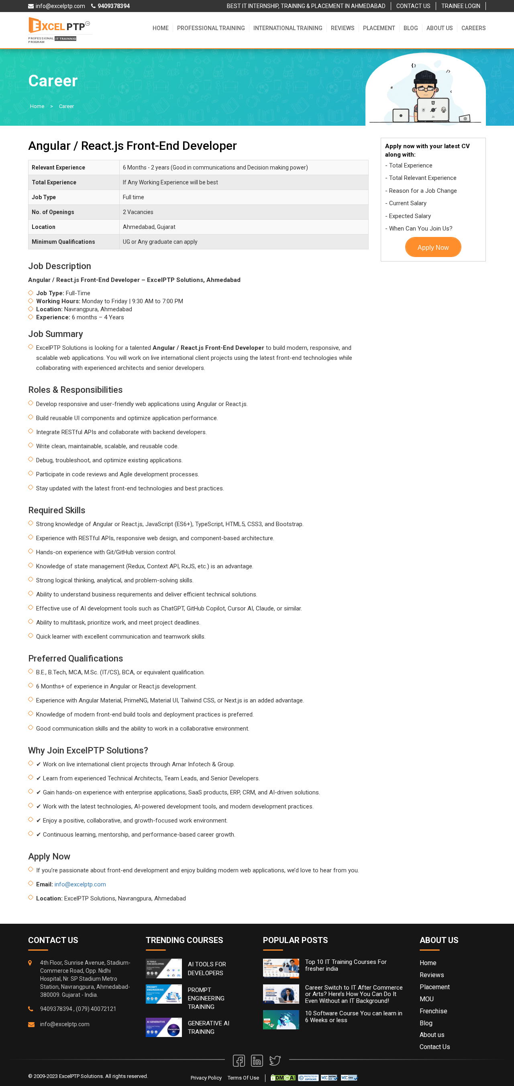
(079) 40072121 (96, 1009)
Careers (473, 28)
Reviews (343, 28)
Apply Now (433, 247)
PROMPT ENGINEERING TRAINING (206, 998)
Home (161, 28)
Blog (411, 28)
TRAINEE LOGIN (460, 6)
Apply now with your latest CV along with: (427, 150)
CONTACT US (413, 6)
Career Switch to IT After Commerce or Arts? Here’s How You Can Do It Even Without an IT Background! (354, 994)
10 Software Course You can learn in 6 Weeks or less (353, 1016)
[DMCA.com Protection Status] (283, 1077)
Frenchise (433, 1011)
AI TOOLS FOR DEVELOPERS (207, 968)
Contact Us (435, 1047)
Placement (379, 28)
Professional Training (211, 28)
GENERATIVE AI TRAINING (208, 1027)
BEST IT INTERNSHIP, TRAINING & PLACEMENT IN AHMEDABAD (306, 6)
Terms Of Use (243, 1078)
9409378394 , (57, 1009)
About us (439, 28)
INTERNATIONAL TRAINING (287, 28)
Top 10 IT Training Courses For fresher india (346, 965)
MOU (427, 999)
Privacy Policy (206, 1078)
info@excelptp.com (80, 884)
